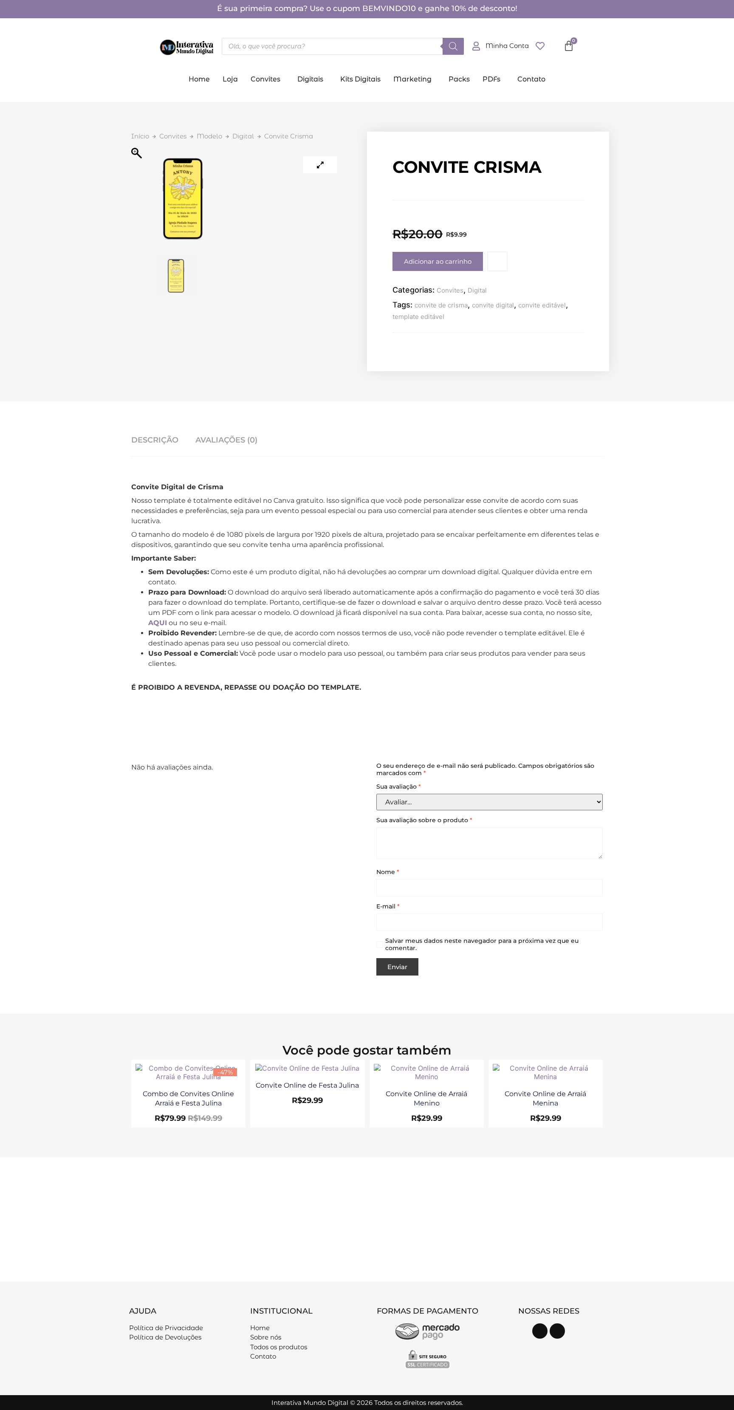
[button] (267, 79)
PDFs (491, 79)
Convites (265, 79)
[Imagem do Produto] (320, 164)
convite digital (493, 305)
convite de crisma (441, 305)
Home (199, 79)
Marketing (412, 79)
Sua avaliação (398, 786)
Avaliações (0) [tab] (226, 440)
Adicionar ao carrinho (437, 261)
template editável (418, 317)
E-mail (388, 906)
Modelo (209, 136)
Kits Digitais (360, 79)
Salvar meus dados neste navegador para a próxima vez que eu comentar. (482, 944)
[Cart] (568, 45)
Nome (387, 872)
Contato (531, 79)
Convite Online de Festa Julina (307, 1085)
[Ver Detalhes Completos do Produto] (188, 1076)
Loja (230, 79)
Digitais (310, 79)
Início (140, 136)
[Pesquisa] (453, 46)
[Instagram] (540, 1331)
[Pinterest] (557, 1331)
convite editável (542, 305)
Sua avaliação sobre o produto (424, 820)
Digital (243, 136)
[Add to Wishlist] (497, 261)
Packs (459, 79)
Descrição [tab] (154, 440)
